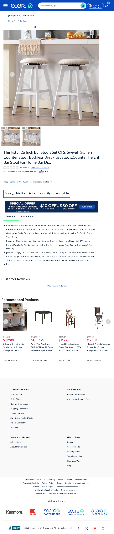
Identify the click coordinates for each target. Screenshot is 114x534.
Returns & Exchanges (19, 404)
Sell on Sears (15, 442)
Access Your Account (76, 394)
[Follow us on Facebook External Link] (78, 528)
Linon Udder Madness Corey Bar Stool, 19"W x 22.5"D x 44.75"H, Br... (70, 347)
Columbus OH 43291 (19, 182)
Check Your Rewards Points (79, 399)
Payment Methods (81, 483)
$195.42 (62, 337)
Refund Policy (81, 479)
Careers (70, 442)
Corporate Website (31, 483)
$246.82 (90, 337)
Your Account (74, 389)
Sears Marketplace (20, 437)
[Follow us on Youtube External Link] (95, 528)
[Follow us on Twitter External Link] (86, 528)
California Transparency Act (68, 486)
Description (11, 216)
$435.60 (6, 337)
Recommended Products (20, 300)
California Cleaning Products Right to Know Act (56, 490)
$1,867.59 (35, 337)
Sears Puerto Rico (74, 456)
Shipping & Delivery (19, 408)
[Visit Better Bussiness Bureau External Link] (14, 528)
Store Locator (16, 394)
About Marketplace (18, 447)
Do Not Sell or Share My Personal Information (56, 493)
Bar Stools (23, 21)
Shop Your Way (73, 461)
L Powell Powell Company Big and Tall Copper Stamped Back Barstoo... (98, 347)
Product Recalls (17, 413)
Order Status (15, 399)
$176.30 (92, 340)
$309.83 (8, 340)
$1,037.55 (37, 340)
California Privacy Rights (42, 486)
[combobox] (62, 5)
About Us (14, 427)
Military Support (74, 451)
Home (10, 21)
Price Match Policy (33, 479)
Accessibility (49, 479)
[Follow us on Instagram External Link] (103, 528)
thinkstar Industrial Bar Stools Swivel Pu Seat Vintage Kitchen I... (14, 347)
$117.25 (64, 340)
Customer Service (19, 389)
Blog (69, 465)
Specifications (27, 216)
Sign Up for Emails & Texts (21, 418)
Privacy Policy (48, 483)
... (16, 21)
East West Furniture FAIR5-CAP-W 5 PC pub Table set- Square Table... (42, 347)
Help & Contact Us (18, 423)
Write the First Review (40, 167)
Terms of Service (65, 479)
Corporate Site (73, 447)
